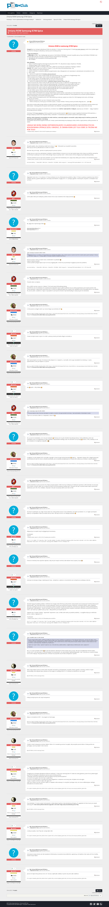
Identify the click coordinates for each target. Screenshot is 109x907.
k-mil (14, 148)
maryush (14, 333)
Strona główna (11, 13)
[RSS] (101, 904)
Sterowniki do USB (33, 58)
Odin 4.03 (30, 55)
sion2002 (14, 536)
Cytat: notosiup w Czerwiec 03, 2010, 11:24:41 (36, 252)
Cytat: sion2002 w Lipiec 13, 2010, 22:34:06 (35, 637)
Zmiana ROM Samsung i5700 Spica (37, 41)
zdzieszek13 (14, 229)
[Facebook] (90, 904)
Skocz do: (86, 895)
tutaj (66, 56)
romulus (14, 769)
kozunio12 (14, 670)
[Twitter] (94, 904)
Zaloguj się (32, 13)
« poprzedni (94, 23)
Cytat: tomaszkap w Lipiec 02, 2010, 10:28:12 (36, 411)
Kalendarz (25, 13)
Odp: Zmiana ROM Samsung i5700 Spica (38, 141)
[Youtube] (97, 904)
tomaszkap (14, 310)
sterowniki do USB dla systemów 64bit (47, 58)
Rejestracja (39, 13)
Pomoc (18, 13)
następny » (100, 23)
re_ (14, 198)
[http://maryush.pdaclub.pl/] (13, 342)
